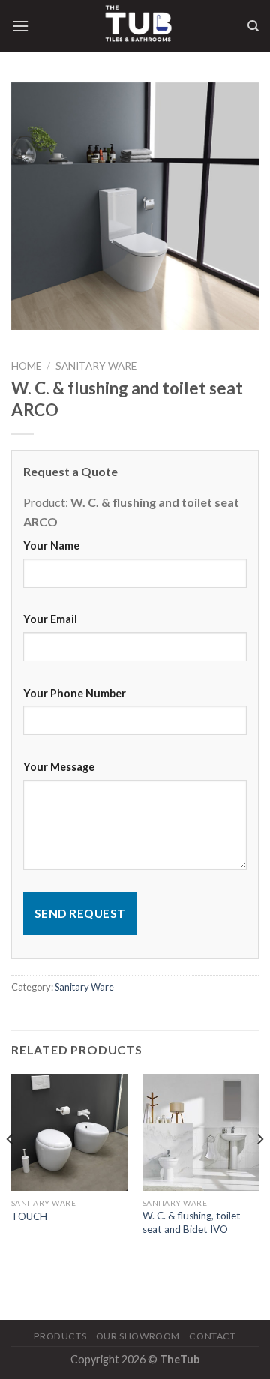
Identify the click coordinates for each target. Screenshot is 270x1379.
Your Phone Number (74, 693)
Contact (212, 1336)
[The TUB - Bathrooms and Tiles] (138, 26)
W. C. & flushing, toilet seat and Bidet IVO (191, 1222)
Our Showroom (138, 1336)
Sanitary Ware (96, 366)
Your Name (51, 545)
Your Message (58, 766)
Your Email (50, 619)
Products (60, 1336)
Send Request (80, 913)
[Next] (259, 1169)
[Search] (253, 26)
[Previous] (10, 1169)
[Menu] (20, 25)
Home (26, 366)
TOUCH (29, 1216)
